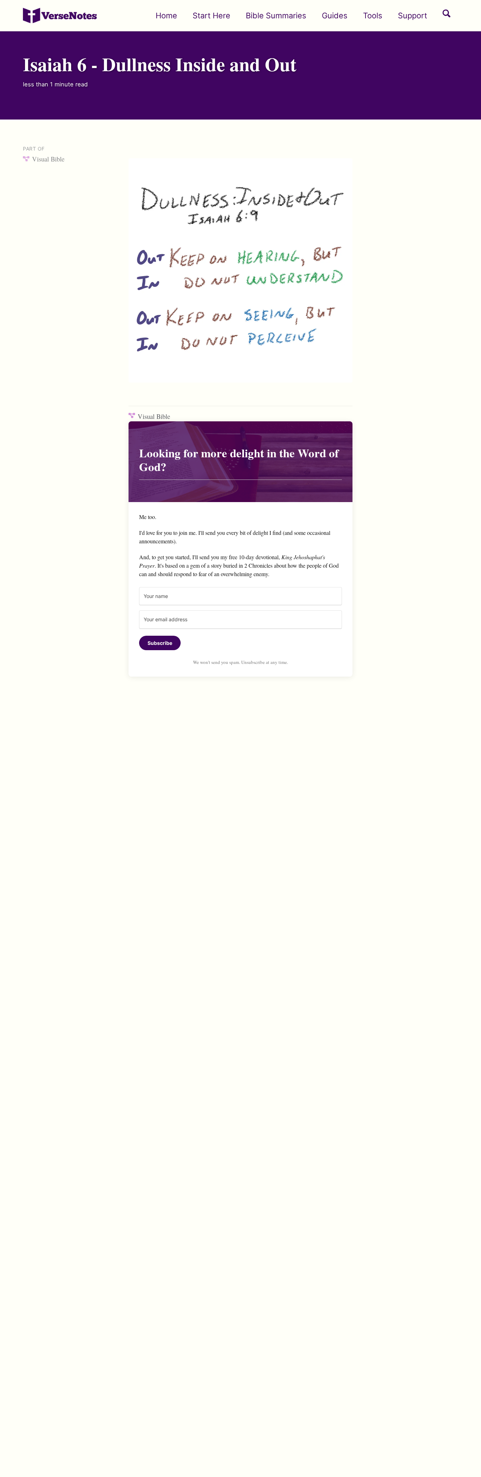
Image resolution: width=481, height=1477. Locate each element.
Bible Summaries (276, 15)
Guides (335, 15)
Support (412, 15)
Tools (372, 15)
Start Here (211, 15)
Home (166, 15)
